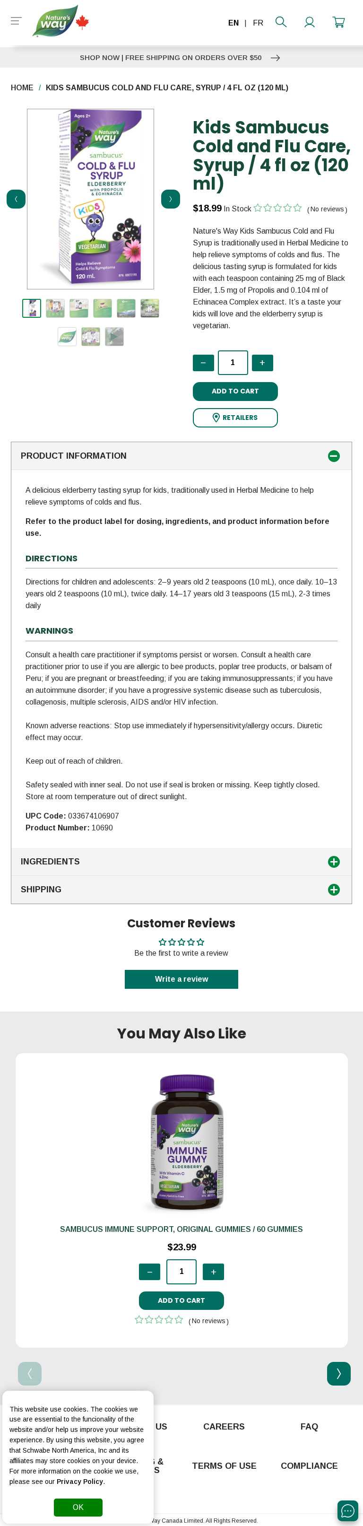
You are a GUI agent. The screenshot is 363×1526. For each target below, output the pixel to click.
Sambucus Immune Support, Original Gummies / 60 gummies (181, 1229)
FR (258, 23)
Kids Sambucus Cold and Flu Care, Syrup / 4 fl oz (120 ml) (167, 88)
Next (167, 199)
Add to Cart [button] (235, 391)
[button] (235, 417)
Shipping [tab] (41, 889)
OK (78, 1507)
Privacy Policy (80, 1481)
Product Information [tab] (74, 456)
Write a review (181, 979)
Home (22, 88)
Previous (13, 199)
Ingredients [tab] (50, 861)
